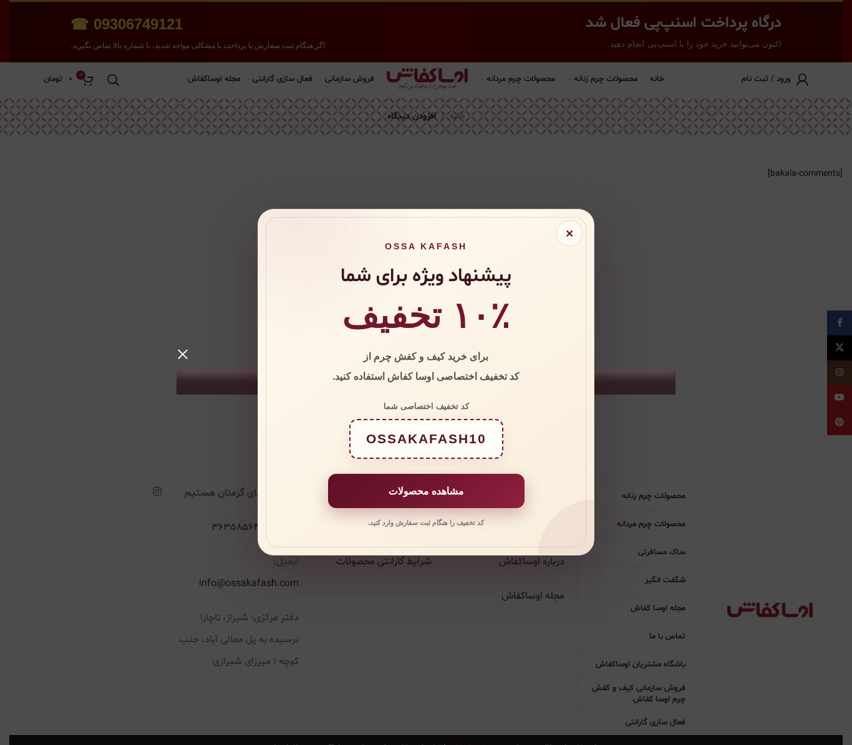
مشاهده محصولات (426, 490)
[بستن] (182, 354)
